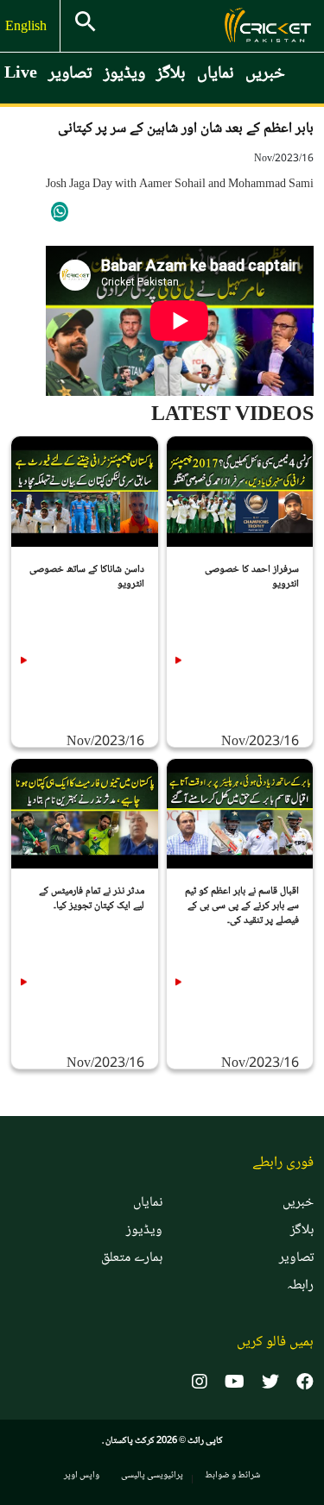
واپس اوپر (81, 1475)
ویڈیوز (124, 74)
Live (20, 74)
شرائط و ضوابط (232, 1475)
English (28, 27)
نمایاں (215, 74)
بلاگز (171, 74)
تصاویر (70, 74)
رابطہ (300, 1285)
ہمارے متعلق (131, 1258)
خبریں (265, 74)
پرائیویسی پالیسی (152, 1475)
